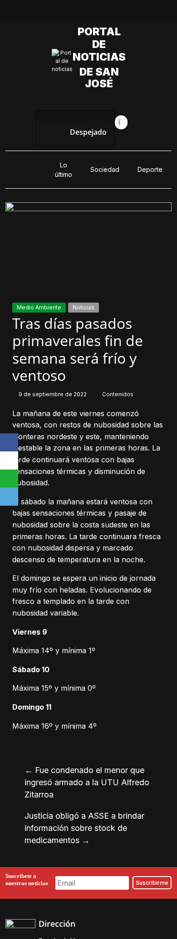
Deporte (150, 169)
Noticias (83, 307)
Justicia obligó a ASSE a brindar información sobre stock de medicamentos (84, 828)
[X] (9, 460)
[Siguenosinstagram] (98, 12)
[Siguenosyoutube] (119, 12)
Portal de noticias (101, 44)
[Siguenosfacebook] (57, 12)
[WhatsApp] (9, 479)
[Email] (9, 497)
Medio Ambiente (39, 307)
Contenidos (117, 394)
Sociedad (104, 169)
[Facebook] (9, 442)
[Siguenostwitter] (78, 12)
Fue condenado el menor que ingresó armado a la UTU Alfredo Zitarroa (87, 782)
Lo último (63, 169)
